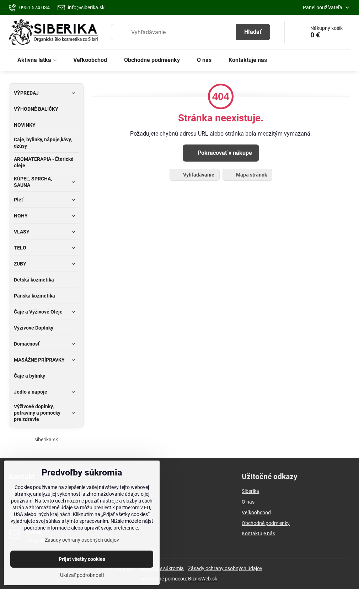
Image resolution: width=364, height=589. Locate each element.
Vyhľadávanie (198, 175)
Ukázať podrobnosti (82, 575)
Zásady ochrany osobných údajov (225, 568)
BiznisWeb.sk (202, 579)
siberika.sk (46, 439)
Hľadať (253, 31)
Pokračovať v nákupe (224, 152)
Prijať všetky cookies (82, 559)
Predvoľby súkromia (162, 568)
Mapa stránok (251, 175)
